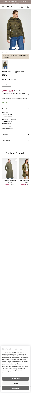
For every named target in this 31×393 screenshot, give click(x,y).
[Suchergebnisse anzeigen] (19, 7)
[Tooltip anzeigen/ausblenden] (28, 94)
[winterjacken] (2, 52)
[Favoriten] (25, 7)
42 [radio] (6, 84)
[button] (15, 48)
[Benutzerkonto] (22, 7)
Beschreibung (5, 109)
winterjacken (6, 52)
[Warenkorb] (28, 7)
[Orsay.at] (10, 6)
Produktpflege (6, 140)
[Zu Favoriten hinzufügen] (16, 160)
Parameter (5, 134)
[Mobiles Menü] (3, 6)
